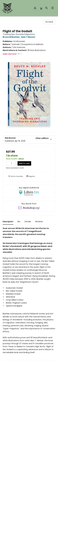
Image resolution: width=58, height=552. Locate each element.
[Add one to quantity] (15, 163)
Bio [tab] (19, 221)
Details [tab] (28, 221)
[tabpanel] (29, 293)
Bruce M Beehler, (12, 37)
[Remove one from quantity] (8, 163)
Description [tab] (8, 221)
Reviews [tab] (39, 221)
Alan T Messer (28, 37)
